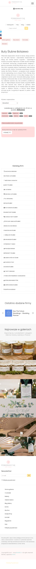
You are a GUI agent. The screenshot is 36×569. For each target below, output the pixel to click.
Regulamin (8, 521)
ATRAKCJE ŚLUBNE (10, 176)
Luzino (25, 116)
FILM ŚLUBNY (8, 203)
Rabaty (7, 496)
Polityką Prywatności (12, 563)
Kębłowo (16, 116)
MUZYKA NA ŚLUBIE (10, 230)
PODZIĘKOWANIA (10, 248)
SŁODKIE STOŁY (9, 262)
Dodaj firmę (8, 514)
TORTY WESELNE (10, 271)
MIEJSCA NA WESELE (11, 226)
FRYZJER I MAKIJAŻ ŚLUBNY (12, 221)
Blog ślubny (8, 503)
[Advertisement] (18, 150)
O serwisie (8, 493)
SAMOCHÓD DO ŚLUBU (11, 257)
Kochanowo (5, 116)
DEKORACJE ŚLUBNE (11, 194)
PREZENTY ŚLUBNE (10, 253)
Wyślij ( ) (8, 132)
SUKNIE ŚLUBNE (8, 267)
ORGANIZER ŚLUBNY (10, 239)
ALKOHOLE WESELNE (11, 171)
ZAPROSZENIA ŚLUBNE (11, 285)
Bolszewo (4, 44)
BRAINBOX (19, 552)
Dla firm (7, 510)
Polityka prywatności (8, 480)
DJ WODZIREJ (9, 198)
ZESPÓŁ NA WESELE (9, 289)
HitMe (13, 554)
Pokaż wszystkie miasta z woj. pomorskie (12, 123)
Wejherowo (15, 113)
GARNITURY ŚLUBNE (10, 212)
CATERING (8, 189)
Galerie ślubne (9, 500)
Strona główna (6, 40)
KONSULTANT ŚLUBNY (11, 217)
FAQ (6, 524)
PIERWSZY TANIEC (10, 244)
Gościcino (4, 113)
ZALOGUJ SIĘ (19, 9)
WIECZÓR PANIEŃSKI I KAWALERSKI (15, 276)
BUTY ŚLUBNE (8, 185)
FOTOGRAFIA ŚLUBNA (11, 208)
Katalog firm (10, 24)
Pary (17, 24)
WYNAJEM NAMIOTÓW (11, 280)
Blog (22, 24)
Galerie (28, 24)
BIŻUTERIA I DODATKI (11, 180)
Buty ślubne (16, 40)
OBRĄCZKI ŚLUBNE (9, 235)
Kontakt (7, 517)
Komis (6, 507)
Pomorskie (25, 40)
